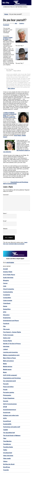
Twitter (5, 450)
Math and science (8, 361)
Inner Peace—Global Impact (14, 136)
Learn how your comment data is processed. (15, 243)
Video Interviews (8, 455)
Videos (5, 461)
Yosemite (6, 470)
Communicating (8, 292)
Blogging (6, 280)
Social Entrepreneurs (9, 409)
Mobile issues (7, 369)
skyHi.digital (10, 262)
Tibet (4, 438)
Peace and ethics (8, 387)
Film (4, 326)
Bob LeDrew (11, 88)
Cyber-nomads (7, 300)
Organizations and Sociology (19, 182)
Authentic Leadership (9, 117)
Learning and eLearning (10, 352)
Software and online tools (11, 415)
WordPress (6, 467)
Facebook (6, 323)
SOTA (5, 418)
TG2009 (5, 430)
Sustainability (7, 424)
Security (5, 401)
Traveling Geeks (8, 447)
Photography (7, 395)
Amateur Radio (7, 272)
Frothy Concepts (8, 335)
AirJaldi (5, 269)
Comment (6, 194)
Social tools (6, 412)
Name (5, 213)
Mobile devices (7, 366)
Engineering (7, 318)
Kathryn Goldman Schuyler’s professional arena (9, 114)
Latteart (5, 349)
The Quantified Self (9, 433)
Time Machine (7, 441)
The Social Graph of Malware (11, 435)
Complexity (6, 295)
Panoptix (6, 384)
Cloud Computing (8, 289)
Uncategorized (7, 453)
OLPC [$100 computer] (10, 375)
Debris (5, 306)
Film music (6, 329)
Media (5, 364)
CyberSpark (6, 303)
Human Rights (7, 341)
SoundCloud (7, 421)
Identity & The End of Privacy (12, 343)
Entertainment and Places (11, 320)
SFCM (5, 407)
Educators (6, 315)
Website (5, 228)
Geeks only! (6, 338)
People (5, 389)
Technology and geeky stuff (11, 427)
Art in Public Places (9, 274)
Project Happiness (8, 398)
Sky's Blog (5, 2)
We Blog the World (8, 464)
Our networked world (9, 381)
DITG (4, 312)
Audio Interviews (8, 277)
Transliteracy (7, 444)
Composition (7, 298)
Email (5, 221)
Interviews (6, 346)
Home (6, 14)
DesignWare (7, 309)
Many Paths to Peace (9, 358)
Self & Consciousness (10, 183)
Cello (4, 286)
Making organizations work (11, 355)
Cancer (5, 283)
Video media (7, 458)
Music (5, 372)
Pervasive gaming (8, 392)
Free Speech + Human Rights (12, 332)
